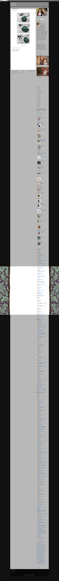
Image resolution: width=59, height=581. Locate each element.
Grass (38, 317)
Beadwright (39, 249)
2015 (38, 100)
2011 (38, 104)
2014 (38, 101)
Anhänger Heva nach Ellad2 (41, 384)
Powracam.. (39, 439)
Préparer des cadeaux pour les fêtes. (42, 511)
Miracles (39, 360)
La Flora (38, 355)
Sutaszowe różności (40, 413)
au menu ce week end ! (40, 424)
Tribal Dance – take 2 (40, 484)
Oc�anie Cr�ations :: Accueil (42, 533)
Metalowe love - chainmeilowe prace (42, 263)
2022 (38, 89)
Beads (38, 399)
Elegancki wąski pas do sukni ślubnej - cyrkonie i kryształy (42, 337)
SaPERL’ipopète (40, 305)
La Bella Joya (39, 368)
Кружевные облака (40, 517)
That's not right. (39, 395)
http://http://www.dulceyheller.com (41, 550)
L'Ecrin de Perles (40, 259)
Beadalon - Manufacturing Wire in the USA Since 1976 (42, 525)
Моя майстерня (40, 357)
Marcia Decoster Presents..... (41, 460)
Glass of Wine (39, 252)
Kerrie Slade (39, 311)
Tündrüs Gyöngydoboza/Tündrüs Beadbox (41, 123)
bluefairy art (39, 279)
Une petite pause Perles (41, 519)
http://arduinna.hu (39, 543)
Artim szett (42, 177)
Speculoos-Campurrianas (40, 479)
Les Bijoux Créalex (40, 441)
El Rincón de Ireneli (40, 421)
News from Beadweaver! (41, 481)
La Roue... (39, 455)
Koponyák (42, 242)
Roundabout (39, 288)
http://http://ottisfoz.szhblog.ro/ (40, 547)
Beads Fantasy (40, 451)
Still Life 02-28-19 (40, 303)
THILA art (39, 378)
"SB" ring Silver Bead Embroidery (41, 282)
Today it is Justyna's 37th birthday (42, 390)
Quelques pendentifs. (40, 444)
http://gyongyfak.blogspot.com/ (41, 545)
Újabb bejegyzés (14, 71)
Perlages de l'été (39, 463)
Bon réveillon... (39, 328)
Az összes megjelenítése (45, 246)
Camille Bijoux (40, 404)
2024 (38, 87)
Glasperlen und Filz (40, 457)
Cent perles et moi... (40, 267)
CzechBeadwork (40, 352)
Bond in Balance (42, 117)
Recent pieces (39, 402)
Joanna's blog (39, 438)
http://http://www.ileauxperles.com (41, 552)
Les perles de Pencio (40, 528)
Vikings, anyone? (40, 325)
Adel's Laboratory (40, 365)
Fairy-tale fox (39, 376)
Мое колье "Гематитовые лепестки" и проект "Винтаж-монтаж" (42, 452)
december (39, 91)
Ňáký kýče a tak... (40, 320)
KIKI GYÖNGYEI (40, 209)
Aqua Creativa (39, 434)
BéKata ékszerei (40, 198)
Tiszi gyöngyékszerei (40, 145)
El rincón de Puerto (40, 374)
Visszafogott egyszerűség (42, 232)
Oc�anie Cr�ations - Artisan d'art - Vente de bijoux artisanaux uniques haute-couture (42, 532)
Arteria (38, 339)
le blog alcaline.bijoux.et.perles (42, 462)
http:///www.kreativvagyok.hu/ (40, 542)
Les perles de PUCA (40, 273)
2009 (38, 106)
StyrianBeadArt (40, 292)
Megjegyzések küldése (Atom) (19, 72)
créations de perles (40, 499)
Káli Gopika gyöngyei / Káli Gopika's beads (41, 139)
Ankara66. (39, 349)
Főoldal (23, 71)
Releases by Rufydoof (41, 493)
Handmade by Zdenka (41, 470)
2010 (38, 105)
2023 (38, 88)
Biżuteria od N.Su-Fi (40, 322)
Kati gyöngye (39, 171)
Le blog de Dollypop (40, 344)
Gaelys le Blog (40, 513)
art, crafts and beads (40, 504)
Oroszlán (42, 225)
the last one (39, 497)
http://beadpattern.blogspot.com (41, 544)
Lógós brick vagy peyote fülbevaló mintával (43, 210)
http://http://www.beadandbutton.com (41, 548)
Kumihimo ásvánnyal (43, 220)
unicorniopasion (40, 415)
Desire (38, 298)
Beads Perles (39, 284)
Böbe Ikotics (39, 214)
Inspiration (39, 432)
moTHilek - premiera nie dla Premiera (42, 379)
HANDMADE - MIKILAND (41, 295)
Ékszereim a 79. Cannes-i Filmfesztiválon (44, 141)
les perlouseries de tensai (41, 265)
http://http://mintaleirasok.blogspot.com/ (42, 546)
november (39, 93)
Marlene (38, 347)
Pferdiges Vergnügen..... (40, 293)
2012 (38, 103)
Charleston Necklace (40, 505)
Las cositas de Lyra (40, 330)
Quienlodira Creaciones (41, 392)
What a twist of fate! (40, 429)
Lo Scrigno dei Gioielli (41, 281)
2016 (38, 99)
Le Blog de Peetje (40, 381)
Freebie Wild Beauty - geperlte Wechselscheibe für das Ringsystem (42, 419)
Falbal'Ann (39, 486)
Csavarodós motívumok (43, 204)
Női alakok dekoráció (43, 172)
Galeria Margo (39, 386)
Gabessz (13, 4)
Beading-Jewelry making (41, 538)
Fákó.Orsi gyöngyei (40, 166)
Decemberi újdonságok (43, 156)
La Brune (39, 468)
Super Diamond (39, 449)
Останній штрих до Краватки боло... (42, 314)
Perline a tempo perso (41, 316)
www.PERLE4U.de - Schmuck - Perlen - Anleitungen (42, 363)
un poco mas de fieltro (40, 502)
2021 (38, 90)
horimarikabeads (40, 241)
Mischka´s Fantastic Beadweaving (40, 319)
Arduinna (39, 152)
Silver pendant (39, 309)
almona (39, 150)
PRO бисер (39, 446)
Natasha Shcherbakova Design (42, 527)
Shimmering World (40, 431)
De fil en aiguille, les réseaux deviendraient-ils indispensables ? (41, 271)
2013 (38, 102)
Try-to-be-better (40, 287)
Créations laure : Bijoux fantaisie (42, 327)
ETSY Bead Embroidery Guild (42, 529)
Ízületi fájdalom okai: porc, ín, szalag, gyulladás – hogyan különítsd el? (42, 153)
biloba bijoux (39, 537)
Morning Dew (39, 508)
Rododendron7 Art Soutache (41, 465)
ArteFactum (39, 397)
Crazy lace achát (40, 92)
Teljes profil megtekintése (40, 41)
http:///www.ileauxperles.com (40, 541)
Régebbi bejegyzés (31, 71)
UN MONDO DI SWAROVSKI (41, 426)
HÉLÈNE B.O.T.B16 (40, 350)
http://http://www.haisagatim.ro (40, 551)
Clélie (38, 487)
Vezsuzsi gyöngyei (40, 155)
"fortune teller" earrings (40, 366)
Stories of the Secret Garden (41, 476)
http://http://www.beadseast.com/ (41, 549)
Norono (39, 236)
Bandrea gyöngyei (40, 187)
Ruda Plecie (39, 300)
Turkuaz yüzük (39, 342)
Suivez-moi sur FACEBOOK (41, 407)
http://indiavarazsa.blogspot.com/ (41, 553)
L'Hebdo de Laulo (40, 409)
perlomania (39, 534)
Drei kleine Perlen (40, 254)
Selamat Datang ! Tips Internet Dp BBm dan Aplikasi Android (42, 333)
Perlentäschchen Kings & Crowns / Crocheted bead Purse (42, 255)
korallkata (39, 219)
